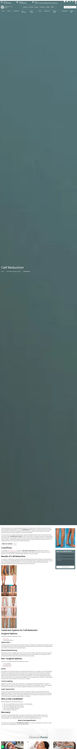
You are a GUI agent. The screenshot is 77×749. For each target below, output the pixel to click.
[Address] (33, 2)
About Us (25, 7)
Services (31, 7)
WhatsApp (21, 1)
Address (36, 1)
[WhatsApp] (17, 2)
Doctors (36, 7)
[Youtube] (75, 1)
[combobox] (70, 7)
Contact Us (42, 7)
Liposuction (6, 638)
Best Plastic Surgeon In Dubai (13, 271)
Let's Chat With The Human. (68, 746)
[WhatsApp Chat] (2, 746)
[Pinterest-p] (73, 1)
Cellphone (5, 1)
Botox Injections (7, 666)
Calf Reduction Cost (12, 550)
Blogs (48, 7)
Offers (52, 7)
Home (2, 271)
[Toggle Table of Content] (14, 544)
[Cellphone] (2, 2)
